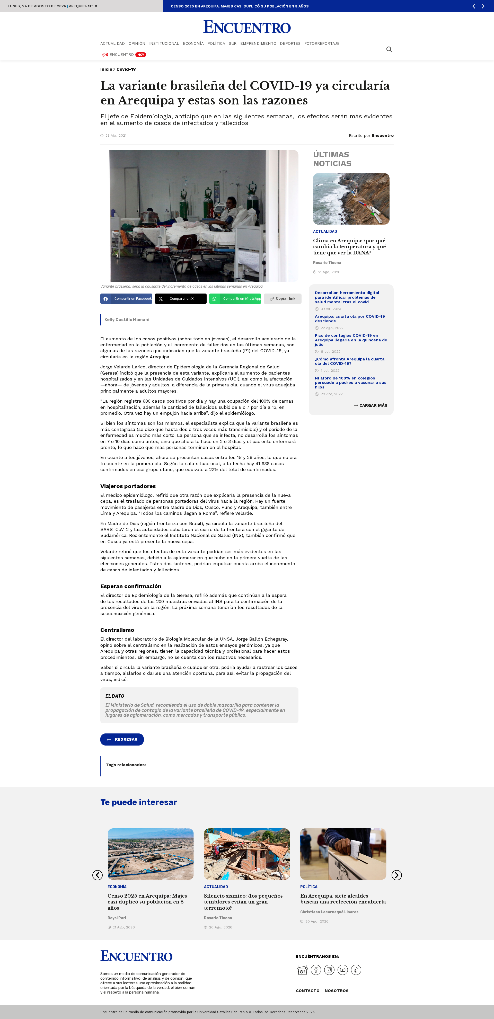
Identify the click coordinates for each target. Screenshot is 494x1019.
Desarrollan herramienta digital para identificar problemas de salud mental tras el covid (347, 297)
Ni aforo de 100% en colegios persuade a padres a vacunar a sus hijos (350, 382)
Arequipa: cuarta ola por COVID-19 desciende (350, 318)
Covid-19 (126, 69)
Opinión (137, 43)
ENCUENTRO (127, 54)
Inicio (106, 69)
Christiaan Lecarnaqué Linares (329, 912)
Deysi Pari (117, 918)
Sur (232, 43)
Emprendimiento (258, 43)
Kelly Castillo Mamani (126, 319)
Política (216, 43)
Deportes (290, 43)
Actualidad (112, 43)
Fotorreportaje (322, 43)
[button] (474, 6)
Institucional (164, 43)
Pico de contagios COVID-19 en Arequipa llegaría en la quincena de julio (351, 340)
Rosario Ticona (327, 263)
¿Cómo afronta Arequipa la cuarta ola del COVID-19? (349, 361)
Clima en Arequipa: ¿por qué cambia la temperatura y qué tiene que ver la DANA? (349, 247)
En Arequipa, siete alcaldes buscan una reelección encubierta (343, 899)
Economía (193, 43)
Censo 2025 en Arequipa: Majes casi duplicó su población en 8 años (240, 6)
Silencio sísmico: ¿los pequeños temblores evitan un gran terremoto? (243, 902)
